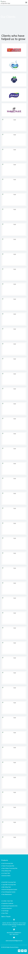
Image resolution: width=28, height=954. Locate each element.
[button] (26, 2)
